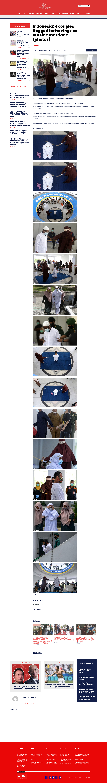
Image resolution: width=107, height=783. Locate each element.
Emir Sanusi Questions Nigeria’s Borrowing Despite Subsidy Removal (20, 123)
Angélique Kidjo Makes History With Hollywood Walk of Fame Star (23, 53)
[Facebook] (87, 50)
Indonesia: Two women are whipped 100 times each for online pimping (64, 638)
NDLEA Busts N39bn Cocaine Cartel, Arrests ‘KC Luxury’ (22, 43)
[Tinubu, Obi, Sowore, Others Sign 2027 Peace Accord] (13, 33)
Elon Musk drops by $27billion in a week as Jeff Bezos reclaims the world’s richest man (25, 688)
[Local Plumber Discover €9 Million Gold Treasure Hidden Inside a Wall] (13, 63)
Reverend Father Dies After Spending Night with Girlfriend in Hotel (18, 132)
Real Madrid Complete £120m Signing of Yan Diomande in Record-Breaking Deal (36, 755)
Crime (19, 47)
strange (39, 652)
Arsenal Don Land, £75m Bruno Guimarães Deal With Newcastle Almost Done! (37, 763)
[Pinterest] (92, 50)
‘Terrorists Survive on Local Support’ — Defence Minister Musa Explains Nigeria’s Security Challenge (22, 765)
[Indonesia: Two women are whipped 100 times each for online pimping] (64, 629)
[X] (89, 50)
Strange (20, 69)
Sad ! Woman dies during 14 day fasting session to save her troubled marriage (66, 759)
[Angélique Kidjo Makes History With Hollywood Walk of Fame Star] (13, 52)
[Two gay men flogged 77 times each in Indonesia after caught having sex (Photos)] (86, 629)
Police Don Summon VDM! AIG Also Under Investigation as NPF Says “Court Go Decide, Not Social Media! (23, 755)
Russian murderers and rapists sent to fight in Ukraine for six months (64, 755)
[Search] (89, 6)
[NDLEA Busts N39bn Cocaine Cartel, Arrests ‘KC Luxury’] (13, 42)
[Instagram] (50, 777)
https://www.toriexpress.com (25, 699)
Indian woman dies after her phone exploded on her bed (81, 759)
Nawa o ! (20, 80)
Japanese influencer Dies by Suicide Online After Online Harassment (23, 75)
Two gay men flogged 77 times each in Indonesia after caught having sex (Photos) (85, 639)
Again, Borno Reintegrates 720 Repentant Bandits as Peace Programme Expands (22, 760)
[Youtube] (60, 777)
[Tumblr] (53, 777)
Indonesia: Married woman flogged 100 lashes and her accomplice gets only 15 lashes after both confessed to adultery (42, 640)
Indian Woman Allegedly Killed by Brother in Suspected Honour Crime (19, 104)
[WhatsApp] (95, 50)
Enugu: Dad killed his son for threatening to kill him (65, 763)
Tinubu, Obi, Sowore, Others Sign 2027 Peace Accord (23, 34)
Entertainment (22, 58)
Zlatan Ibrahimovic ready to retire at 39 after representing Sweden (59, 686)
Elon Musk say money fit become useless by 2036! (50, 759)
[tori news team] (34, 50)
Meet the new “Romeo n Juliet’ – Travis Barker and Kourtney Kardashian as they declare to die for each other (82, 755)
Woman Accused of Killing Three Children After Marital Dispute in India (19, 114)
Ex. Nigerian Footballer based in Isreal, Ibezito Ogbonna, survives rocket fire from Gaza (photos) (82, 763)
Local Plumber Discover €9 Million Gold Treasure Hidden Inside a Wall (23, 64)
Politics (20, 37)
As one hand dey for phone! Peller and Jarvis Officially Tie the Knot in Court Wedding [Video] (51, 763)
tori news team (43, 50)
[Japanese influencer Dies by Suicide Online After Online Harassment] (13, 74)
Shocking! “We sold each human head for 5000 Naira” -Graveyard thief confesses (20, 141)
